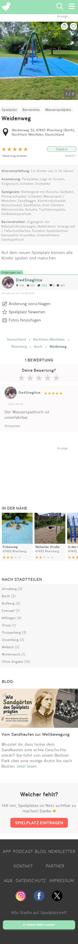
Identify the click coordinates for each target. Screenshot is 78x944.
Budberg (8, 603)
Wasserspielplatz (58, 109)
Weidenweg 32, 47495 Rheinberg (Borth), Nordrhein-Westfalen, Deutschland (43, 132)
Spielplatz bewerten (27, 311)
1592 (44, 285)
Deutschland (16, 339)
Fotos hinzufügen (25, 320)
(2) (20, 588)
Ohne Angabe (12, 661)
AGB (8, 880)
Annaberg (9, 588)
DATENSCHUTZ (31, 880)
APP (7, 851)
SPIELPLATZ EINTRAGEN (39, 822)
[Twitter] (57, 899)
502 (32, 285)
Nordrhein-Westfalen (49, 339)
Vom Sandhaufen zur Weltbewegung (35, 734)
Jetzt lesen (27, 766)
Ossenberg (10, 639)
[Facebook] (39, 899)
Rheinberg (19, 346)
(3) (24, 632)
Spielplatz (9, 109)
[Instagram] (20, 899)
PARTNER (55, 866)
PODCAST (23, 851)
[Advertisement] (41, 472)
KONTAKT (23, 866)
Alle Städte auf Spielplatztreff (39, 912)
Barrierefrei (31, 109)
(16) (27, 661)
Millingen (9, 618)
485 (62, 285)
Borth (38, 346)
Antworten (12, 426)
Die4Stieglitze (29, 280)
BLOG (40, 851)
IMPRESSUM (61, 880)
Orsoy (6, 625)
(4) (19, 618)
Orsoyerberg (11, 632)
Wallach (8, 647)
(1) (18, 610)
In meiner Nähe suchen (39, 924)
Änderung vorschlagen (30, 303)
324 (21, 285)
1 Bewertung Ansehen (14, 155)
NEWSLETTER (61, 851)
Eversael (8, 610)
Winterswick (11, 654)
